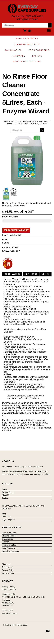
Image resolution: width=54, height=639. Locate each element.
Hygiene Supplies (9, 545)
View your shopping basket (20, 396)
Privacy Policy (8, 570)
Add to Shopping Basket (16, 230)
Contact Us (17, 16)
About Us (6, 495)
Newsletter (6, 516)
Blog (4, 514)
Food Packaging (39, 50)
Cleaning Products (27, 44)
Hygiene (37, 56)
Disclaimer (6, 564)
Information (12, 274)
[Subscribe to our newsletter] (48, 630)
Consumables (13, 50)
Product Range (8, 492)
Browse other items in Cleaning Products (25, 397)
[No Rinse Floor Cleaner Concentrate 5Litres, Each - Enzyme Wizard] (27, 184)
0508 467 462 (33, 16)
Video (45, 274)
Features (31, 274)
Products (15, 121)
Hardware (18, 56)
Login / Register (8, 519)
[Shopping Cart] (25, 31)
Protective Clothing (27, 62)
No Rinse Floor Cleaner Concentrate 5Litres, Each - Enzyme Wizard (28, 122)
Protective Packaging (10, 551)
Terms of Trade (8, 573)
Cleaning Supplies (9, 536)
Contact (5, 498)
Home (7, 121)
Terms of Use (7, 567)
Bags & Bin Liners (27, 38)
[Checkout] (30, 31)
